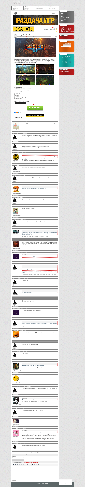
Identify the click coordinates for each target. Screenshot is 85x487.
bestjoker (18, 374)
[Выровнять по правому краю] (23, 464)
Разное (62, 20)
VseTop (64, 483)
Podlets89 (17, 428)
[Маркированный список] (26, 464)
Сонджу (18, 184)
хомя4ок (17, 418)
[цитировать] (14, 131)
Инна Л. (18, 121)
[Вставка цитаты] (33, 464)
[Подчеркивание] (17, 464)
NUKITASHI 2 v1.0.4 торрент (66, 28)
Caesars (18, 330)
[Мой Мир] (18, 112)
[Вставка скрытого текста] (38, 464)
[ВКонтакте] (15, 112)
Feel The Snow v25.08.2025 (65, 30)
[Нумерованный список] (28, 464)
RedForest (17, 396)
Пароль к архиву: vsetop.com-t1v (39, 104)
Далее (38, 452)
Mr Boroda (18, 252)
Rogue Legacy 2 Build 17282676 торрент (67, 31)
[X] (20, 112)
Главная (62, 13)
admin (27, 36)
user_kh (18, 288)
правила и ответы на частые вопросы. (30, 462)
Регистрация (61, 49)
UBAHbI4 (18, 351)
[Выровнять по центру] (22, 464)
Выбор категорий (66, 17)
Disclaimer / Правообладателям (64, 71)
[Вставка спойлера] (36, 464)
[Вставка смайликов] (30, 464)
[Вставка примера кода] (34, 464)
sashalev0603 (19, 278)
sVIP (17, 152)
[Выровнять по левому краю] (20, 464)
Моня (17, 206)
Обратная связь (45, 483)
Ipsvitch (18, 361)
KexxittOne (18, 228)
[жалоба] (17, 131)
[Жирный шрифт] (14, 464)
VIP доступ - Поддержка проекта (35, 115)
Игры (53, 36)
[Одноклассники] (17, 112)
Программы (63, 15)
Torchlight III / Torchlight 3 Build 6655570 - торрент (66, 27)
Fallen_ (18, 165)
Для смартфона (64, 19)
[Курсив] (15, 464)
